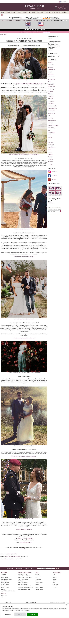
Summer (50, 152)
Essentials (40, 12)
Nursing (25, 12)
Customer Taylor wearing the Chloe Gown (23, 518)
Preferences (8, 614)
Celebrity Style (51, 86)
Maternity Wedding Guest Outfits (24, 577)
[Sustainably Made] (20, 18)
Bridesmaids (51, 84)
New (49, 130)
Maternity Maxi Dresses (22, 582)
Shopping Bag (55, 584)
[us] (41, 26)
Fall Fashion (51, 103)
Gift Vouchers (55, 585)
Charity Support (51, 89)
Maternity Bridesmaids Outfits (24, 575)
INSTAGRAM (54, 171)
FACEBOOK (53, 175)
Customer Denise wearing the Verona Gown (24, 229)
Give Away (50, 118)
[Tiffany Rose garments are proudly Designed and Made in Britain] (55, 196)
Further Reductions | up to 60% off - (34, 32)
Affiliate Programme (39, 587)
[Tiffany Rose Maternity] (27, 10)
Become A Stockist (39, 585)
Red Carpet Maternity (5, 584)
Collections (50, 96)
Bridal (2, 12)
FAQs (54, 574)
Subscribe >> (24, 549)
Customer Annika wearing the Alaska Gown (24, 445)
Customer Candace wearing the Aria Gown (24, 319)
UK (28, 27)
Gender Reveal (51, 113)
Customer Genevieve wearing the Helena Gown (24, 79)
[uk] (28, 26)
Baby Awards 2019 (8, 559)
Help (54, 582)
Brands (58, 12)
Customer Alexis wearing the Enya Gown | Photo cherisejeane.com (24, 154)
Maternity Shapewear (5, 587)
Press (49, 140)
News (49, 135)
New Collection (51, 132)
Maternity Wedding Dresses (6, 579)
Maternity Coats (4, 585)
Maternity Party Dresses (22, 574)
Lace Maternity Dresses (22, 584)
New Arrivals (3, 574)
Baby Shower (51, 77)
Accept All (32, 614)
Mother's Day (51, 127)
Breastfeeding (51, 79)
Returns (54, 579)
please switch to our (51, 20)
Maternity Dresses (4, 577)
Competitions (38, 579)
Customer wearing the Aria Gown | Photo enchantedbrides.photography (24, 372)
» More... (50, 50)
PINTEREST (53, 179)
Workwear (50, 161)
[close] (66, 604)
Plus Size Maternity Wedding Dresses (25, 587)
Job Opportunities (39, 589)
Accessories (47, 12)
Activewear (50, 67)
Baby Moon (50, 74)
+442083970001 (29, 538)
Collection (50, 94)
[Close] (65, 20)
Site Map (54, 587)
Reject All (20, 614)
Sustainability (38, 575)
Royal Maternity (51, 147)
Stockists (37, 584)
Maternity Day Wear (5, 582)
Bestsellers (3, 575)
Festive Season (51, 110)
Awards (50, 72)
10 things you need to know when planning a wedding (29, 83)
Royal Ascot (51, 144)
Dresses (8, 12)
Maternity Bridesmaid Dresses (24, 589)
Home (1, 34)
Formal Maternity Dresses (23, 579)
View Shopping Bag (62, 8)
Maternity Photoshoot (53, 125)
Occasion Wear (3, 595)
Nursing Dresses (4, 580)
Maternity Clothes (16, 12)
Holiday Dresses (52, 120)
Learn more (26, 610)
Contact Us (55, 580)
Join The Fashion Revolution (13, 556)
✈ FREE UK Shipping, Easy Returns (34, 30)
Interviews (50, 123)
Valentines (50, 154)
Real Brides (50, 142)
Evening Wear (51, 101)
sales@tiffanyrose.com (25, 542)
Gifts (53, 12)
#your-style (13, 554)
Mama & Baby (32, 12)
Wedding (50, 156)
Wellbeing (50, 159)
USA (41, 27)
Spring (49, 149)
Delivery (54, 577)
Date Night (50, 98)
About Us (50, 62)
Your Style (50, 164)
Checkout (64, 12)
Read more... (51, 202)
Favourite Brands (52, 106)
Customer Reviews (39, 582)
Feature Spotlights (52, 108)
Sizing (54, 575)
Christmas (50, 91)
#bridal (8, 554)
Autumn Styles (51, 69)
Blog (5, 34)
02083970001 (21, 538)
